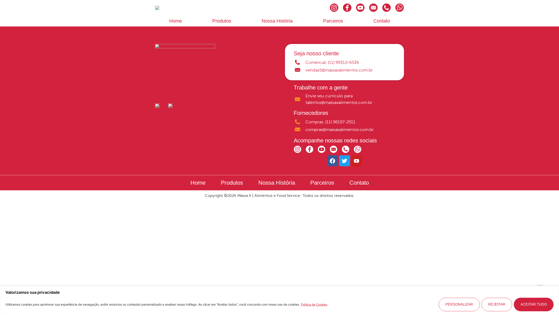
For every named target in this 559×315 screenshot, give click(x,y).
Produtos (221, 21)
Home (175, 21)
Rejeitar (496, 304)
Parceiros (333, 21)
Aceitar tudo (534, 304)
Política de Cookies (314, 304)
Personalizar (459, 304)
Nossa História (277, 21)
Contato (381, 21)
